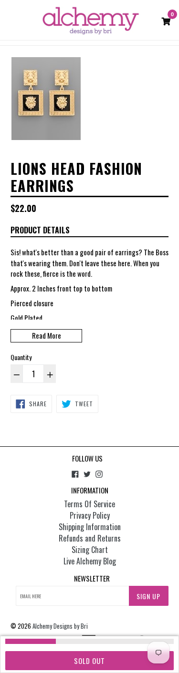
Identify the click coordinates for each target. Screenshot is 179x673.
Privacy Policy (90, 515)
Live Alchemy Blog (89, 561)
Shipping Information (90, 526)
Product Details (40, 230)
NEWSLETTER (92, 578)
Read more (46, 335)
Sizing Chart (90, 549)
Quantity (21, 357)
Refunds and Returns (90, 538)
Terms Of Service (89, 504)
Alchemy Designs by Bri (60, 626)
